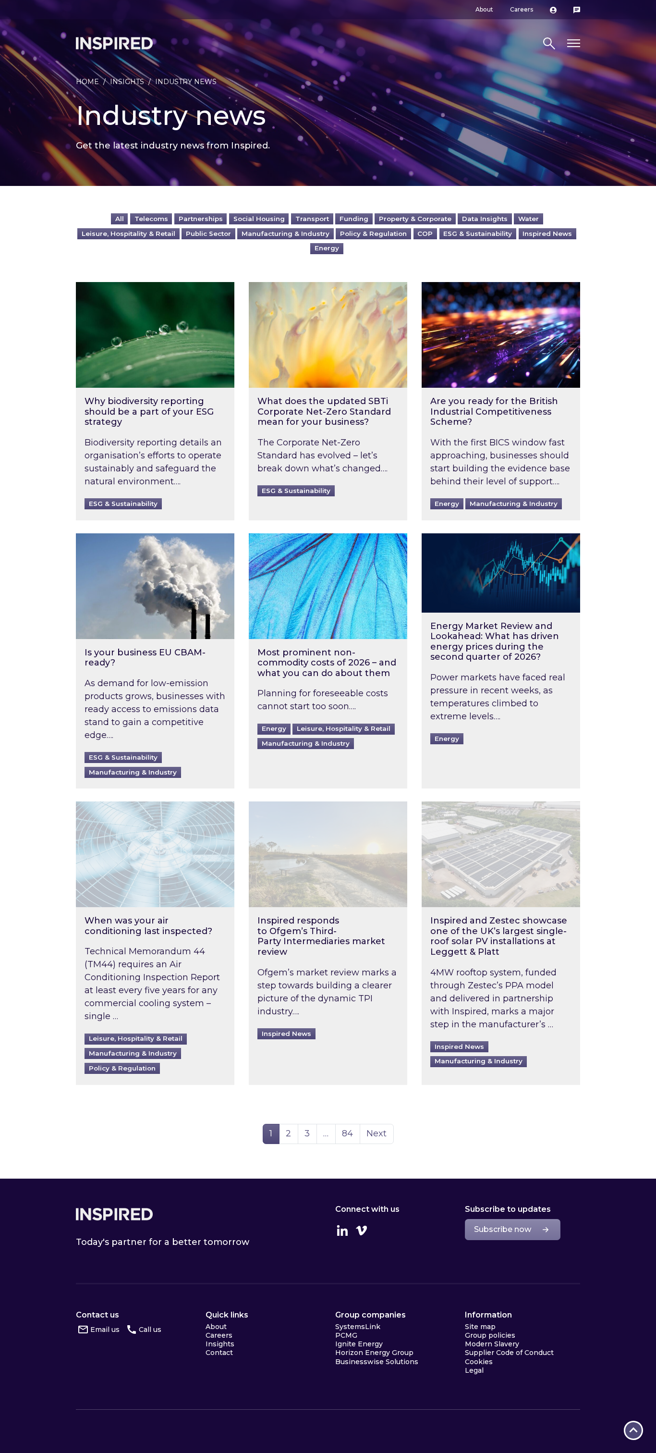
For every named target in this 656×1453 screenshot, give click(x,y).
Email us (105, 1329)
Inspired (114, 1214)
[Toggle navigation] (573, 43)
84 (350, 1133)
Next (376, 1133)
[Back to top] (633, 1430)
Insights (127, 81)
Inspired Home (114, 43)
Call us (150, 1329)
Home (87, 81)
